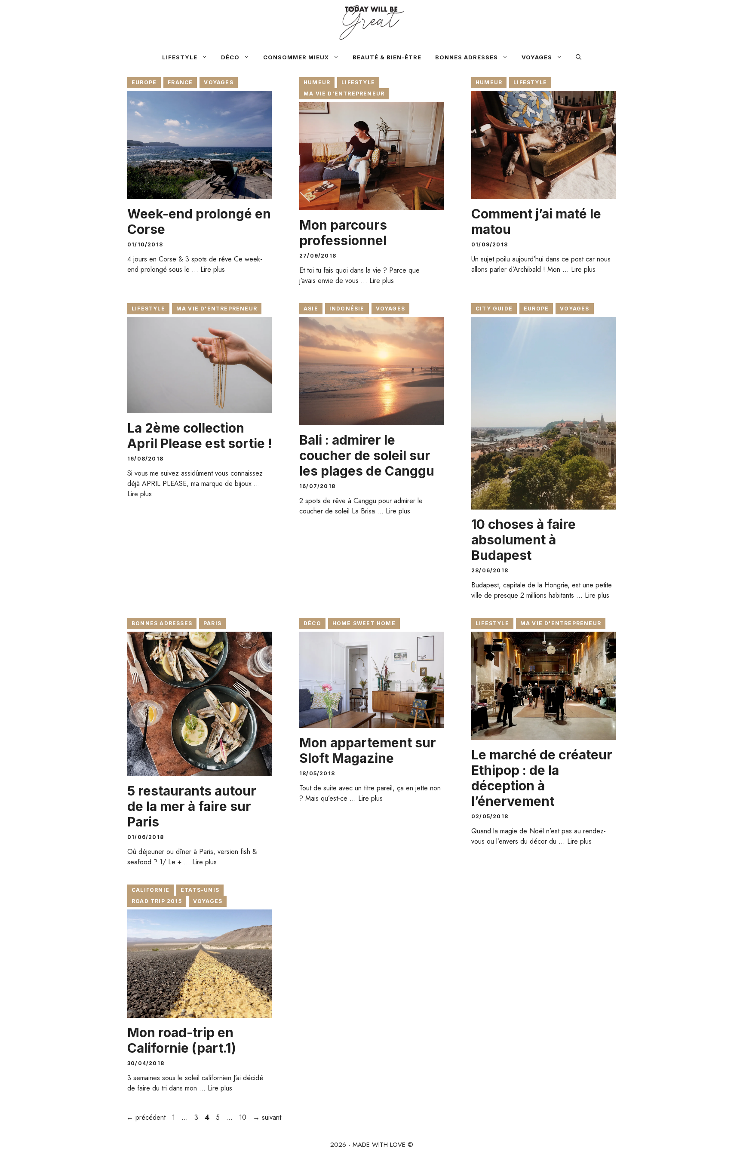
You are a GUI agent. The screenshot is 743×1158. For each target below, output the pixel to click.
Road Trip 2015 (157, 901)
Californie (150, 890)
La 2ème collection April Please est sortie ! (199, 435)
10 (244, 1117)
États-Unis (200, 890)
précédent (146, 1117)
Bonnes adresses (466, 57)
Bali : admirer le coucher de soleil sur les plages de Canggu (366, 455)
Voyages (537, 57)
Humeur (317, 82)
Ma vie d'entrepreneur (344, 93)
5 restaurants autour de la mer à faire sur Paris (191, 806)
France (180, 82)
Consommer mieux (296, 57)
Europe (144, 82)
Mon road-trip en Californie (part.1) (181, 1040)
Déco (230, 57)
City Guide (494, 308)
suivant (267, 1117)
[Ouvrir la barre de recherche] (578, 57)
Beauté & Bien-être (387, 57)
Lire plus (212, 269)
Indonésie (347, 308)
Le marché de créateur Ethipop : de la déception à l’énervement (541, 778)
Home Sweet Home (364, 623)
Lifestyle (179, 57)
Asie (311, 308)
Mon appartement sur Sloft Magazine (367, 750)
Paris (212, 623)
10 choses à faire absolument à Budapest (523, 539)
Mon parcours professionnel (343, 232)
